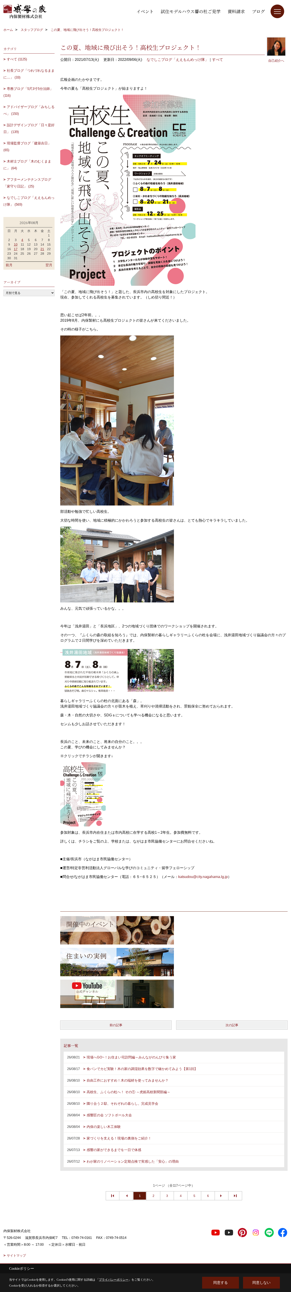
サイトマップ (16, 1255)
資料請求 (236, 11)
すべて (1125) (17, 59)
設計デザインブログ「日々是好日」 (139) (29, 128)
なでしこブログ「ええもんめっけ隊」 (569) (29, 201)
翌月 (48, 265)
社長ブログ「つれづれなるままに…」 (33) (29, 74)
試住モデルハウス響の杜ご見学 (191, 11)
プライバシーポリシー (113, 1279)
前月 (9, 265)
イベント (145, 11)
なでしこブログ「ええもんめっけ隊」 (177, 60)
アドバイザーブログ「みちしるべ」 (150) (29, 110)
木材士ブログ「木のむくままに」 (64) (27, 164)
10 (16, 244)
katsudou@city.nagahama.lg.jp (203, 877)
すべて (217, 60)
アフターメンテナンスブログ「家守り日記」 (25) (27, 183)
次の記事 (232, 1025)
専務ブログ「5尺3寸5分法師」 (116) (28, 92)
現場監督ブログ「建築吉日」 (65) (27, 146)
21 (42, 249)
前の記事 (116, 1025)
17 (16, 249)
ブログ (258, 11)
